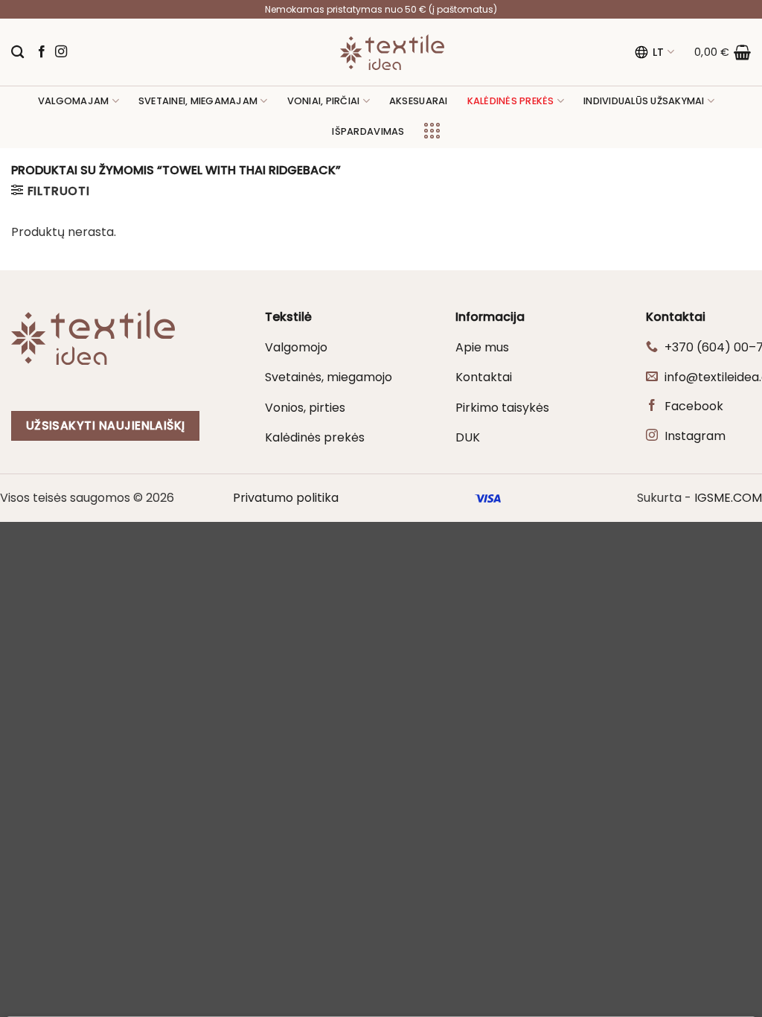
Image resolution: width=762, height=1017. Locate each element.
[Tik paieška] (17, 52)
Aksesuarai (418, 101)
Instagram (695, 435)
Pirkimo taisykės (502, 407)
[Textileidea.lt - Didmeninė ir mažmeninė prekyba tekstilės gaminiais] (392, 52)
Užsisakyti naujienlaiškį (105, 425)
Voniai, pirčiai (323, 101)
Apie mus (482, 347)
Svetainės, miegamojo (328, 377)
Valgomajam (73, 101)
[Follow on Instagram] (61, 52)
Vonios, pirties (305, 407)
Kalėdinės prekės (315, 437)
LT (659, 52)
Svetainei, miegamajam (197, 101)
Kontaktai (483, 377)
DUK (467, 437)
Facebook (694, 406)
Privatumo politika (286, 497)
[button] (722, 52)
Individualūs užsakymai (644, 101)
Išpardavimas (368, 131)
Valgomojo (296, 347)
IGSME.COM (728, 497)
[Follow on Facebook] (42, 52)
